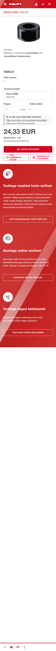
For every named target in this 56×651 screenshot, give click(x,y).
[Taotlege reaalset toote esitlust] (11, 647)
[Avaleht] (15, 4)
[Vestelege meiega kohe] (18, 647)
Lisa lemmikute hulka (15, 157)
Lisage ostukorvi (29, 149)
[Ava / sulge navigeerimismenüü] (5, 4)
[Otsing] (49, 4)
